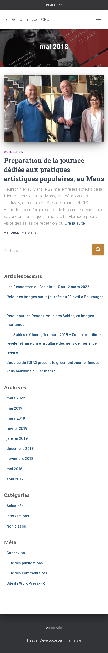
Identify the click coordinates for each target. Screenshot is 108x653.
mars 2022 (16, 398)
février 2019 (17, 428)
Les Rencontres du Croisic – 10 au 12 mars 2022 (48, 287)
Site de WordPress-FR (26, 583)
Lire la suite (74, 223)
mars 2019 (16, 418)
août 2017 (15, 479)
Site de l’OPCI (53, 5)
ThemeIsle (72, 640)
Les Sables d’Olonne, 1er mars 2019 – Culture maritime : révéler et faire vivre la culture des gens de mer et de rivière (54, 343)
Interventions (18, 516)
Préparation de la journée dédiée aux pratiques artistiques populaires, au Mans (54, 169)
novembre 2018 (20, 459)
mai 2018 (14, 469)
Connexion (16, 553)
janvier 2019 (17, 438)
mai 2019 (14, 408)
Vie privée (54, 628)
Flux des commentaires (27, 573)
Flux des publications (25, 563)
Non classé (16, 526)
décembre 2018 (20, 449)
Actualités (13, 152)
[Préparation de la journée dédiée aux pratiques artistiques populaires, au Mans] (54, 108)
